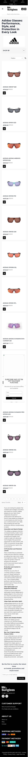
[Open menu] (2, 9)
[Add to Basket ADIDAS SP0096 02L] (4, 273)
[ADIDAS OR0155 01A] (14, 436)
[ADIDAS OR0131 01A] (14, 472)
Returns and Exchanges (9, 706)
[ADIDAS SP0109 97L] (14, 289)
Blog (3, 721)
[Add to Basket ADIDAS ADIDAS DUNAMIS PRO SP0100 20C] (4, 420)
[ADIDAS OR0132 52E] (14, 218)
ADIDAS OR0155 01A (9, 450)
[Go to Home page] (12, 8)
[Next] (23, 499)
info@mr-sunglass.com (8, 693)
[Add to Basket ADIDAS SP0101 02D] (4, 128)
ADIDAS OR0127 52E (9, 87)
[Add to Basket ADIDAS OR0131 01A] (4, 491)
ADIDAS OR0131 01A (9, 485)
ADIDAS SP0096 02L (10, 267)
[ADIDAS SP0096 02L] (14, 254)
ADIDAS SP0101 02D (9, 122)
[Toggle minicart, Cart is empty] (25, 9)
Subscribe (21, 678)
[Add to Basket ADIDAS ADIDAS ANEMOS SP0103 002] (4, 166)
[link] (5, 499)
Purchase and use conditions (10, 709)
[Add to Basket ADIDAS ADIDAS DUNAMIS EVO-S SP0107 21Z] (4, 346)
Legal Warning (20, 754)
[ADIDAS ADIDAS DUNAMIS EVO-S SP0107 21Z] (14, 325)
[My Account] (22, 9)
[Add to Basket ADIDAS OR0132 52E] (4, 237)
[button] (14, 50)
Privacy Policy (12, 754)
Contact (4, 724)
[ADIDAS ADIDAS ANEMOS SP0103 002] (14, 144)
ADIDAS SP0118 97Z (9, 196)
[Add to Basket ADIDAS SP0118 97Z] (4, 202)
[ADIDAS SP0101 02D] (14, 109)
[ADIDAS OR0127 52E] (14, 73)
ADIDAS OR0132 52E (9, 232)
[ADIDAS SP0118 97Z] (14, 182)
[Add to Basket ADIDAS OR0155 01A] (4, 455)
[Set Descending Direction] (25, 58)
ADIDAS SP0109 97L (9, 303)
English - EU (12, 4)
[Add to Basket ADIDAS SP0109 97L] (4, 309)
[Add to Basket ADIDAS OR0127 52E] (4, 92)
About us (4, 719)
